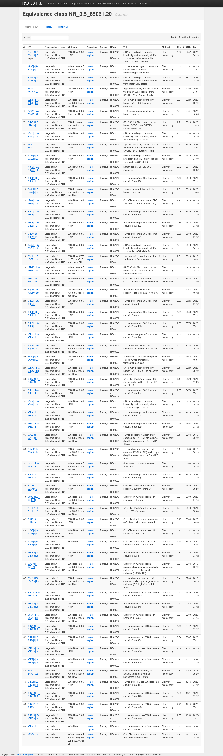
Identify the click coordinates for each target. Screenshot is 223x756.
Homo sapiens (91, 53)
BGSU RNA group (25, 754)
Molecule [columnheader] (73, 47)
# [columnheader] (24, 47)
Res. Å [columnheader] (180, 47)
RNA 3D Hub (32, 3)
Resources (128, 3)
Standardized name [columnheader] (55, 47)
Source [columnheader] (104, 47)
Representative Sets (81, 3)
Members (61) (32, 26)
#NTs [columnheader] (188, 47)
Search (143, 3)
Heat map (63, 26)
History (48, 26)
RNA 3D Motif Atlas (107, 3)
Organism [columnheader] (92, 47)
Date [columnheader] (195, 47)
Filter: (27, 37)
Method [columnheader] (166, 47)
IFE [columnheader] (29, 47)
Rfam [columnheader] (113, 47)
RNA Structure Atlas (57, 3)
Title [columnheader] (125, 47)
